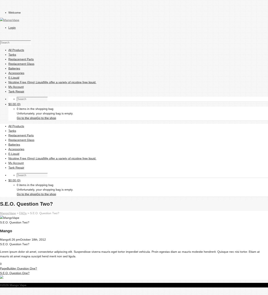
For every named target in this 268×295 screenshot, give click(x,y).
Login (12, 27)
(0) (14, 104)
